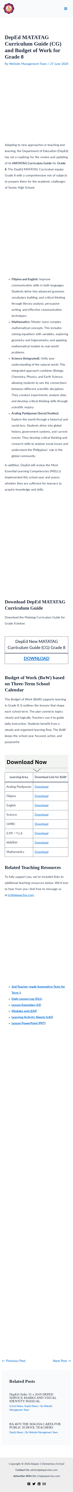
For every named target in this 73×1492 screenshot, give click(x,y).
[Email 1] (44, 1483)
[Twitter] (33, 1483)
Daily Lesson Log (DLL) (27, 999)
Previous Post (13, 1361)
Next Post (62, 1361)
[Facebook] (28, 1483)
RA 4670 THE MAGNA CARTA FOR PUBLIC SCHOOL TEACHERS (35, 1425)
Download (41, 786)
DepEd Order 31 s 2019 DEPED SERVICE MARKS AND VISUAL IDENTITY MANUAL (32, 1397)
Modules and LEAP (24, 1011)
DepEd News (31, 1406)
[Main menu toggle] (66, 9)
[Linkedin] (39, 1483)
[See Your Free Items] (36, 763)
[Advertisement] (36, 105)
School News (16, 1406)
